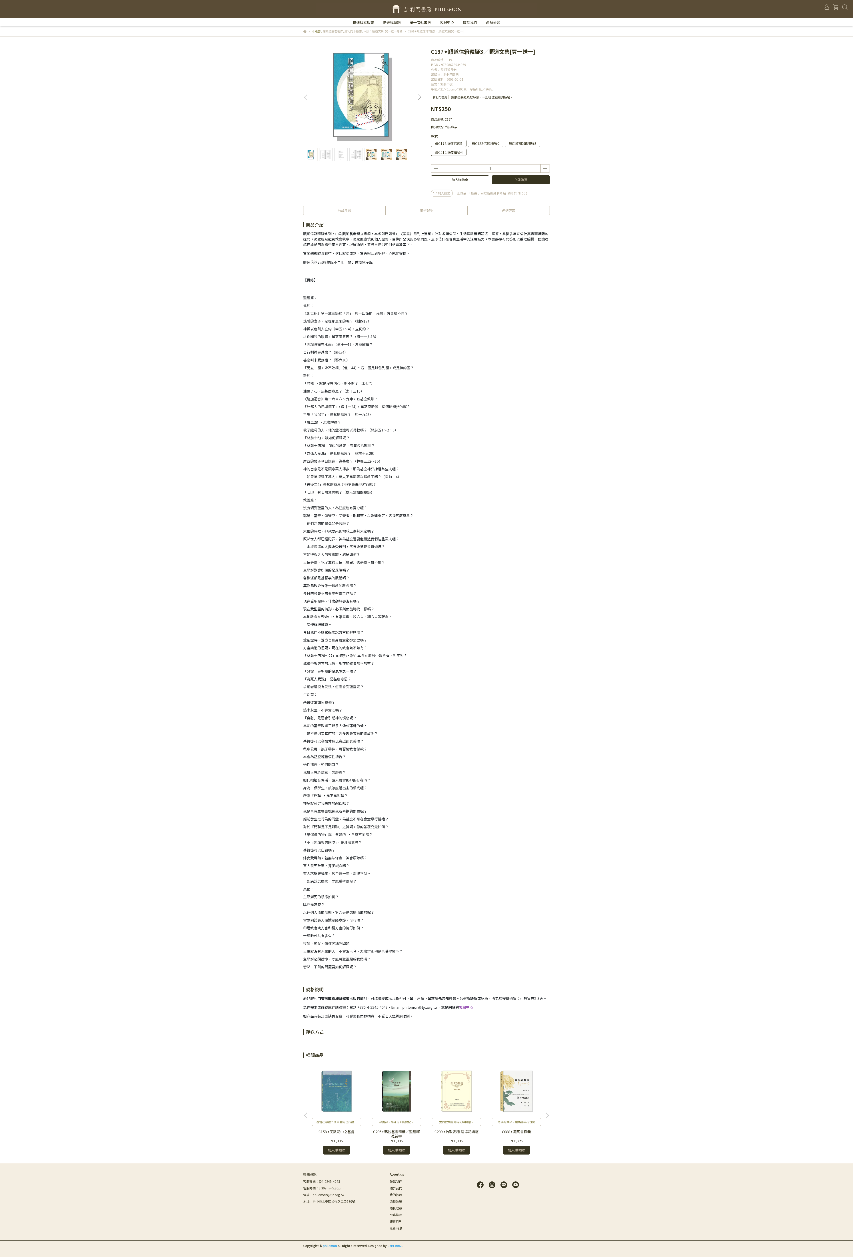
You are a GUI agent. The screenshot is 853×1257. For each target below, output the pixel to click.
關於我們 (470, 22)
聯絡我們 (396, 1181)
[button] (419, 97)
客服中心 (447, 22)
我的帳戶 (396, 1195)
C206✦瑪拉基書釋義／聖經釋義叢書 (396, 1133)
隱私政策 (396, 1208)
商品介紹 (344, 210)
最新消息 (396, 1228)
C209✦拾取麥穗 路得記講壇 (456, 1131)
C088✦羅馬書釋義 (516, 1131)
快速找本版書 (363, 22)
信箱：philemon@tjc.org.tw (323, 1195)
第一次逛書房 (420, 22)
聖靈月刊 (396, 1221)
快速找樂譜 (392, 22)
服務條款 (396, 1215)
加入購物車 (460, 179)
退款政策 (396, 1201)
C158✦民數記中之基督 (337, 1131)
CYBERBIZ (394, 1245)
